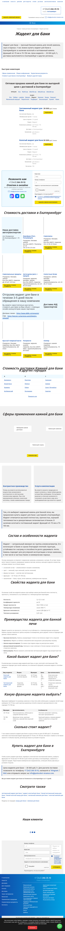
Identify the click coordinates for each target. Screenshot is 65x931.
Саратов (48, 391)
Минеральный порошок (30, 894)
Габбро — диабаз (18, 97)
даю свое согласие (57, 862)
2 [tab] (32, 832)
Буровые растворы (48, 898)
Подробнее (48, 112)
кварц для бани (21, 801)
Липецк (27, 384)
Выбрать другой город (34, 76)
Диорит (27, 97)
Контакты (5, 905)
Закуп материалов (7, 894)
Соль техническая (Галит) (50, 888)
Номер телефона (40, 179)
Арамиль (7, 387)
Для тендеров (27, 1)
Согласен (32, 927)
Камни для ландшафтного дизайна (30, 907)
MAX (5, 773)
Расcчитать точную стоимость (30, 251)
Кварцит (53, 97)
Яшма (57, 99)
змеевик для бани (33, 801)
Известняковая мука (48, 892)
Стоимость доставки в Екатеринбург (14, 76)
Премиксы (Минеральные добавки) (30, 902)
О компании (5, 1)
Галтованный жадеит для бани (7, 684)
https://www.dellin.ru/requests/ (27, 313)
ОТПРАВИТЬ (56, 867)
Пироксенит (25, 99)
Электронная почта (29, 855)
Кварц (47, 97)
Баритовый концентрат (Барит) (49, 885)
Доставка (40, 1)
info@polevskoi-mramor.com (55, 17)
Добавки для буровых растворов (49, 895)
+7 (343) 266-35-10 (31, 770)
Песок (25, 910)
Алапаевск (7, 380)
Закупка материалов (50, 1)
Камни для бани (27, 905)
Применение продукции (9, 899)
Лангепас (28, 380)
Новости (12, 1)
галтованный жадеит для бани (12, 793)
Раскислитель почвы (49, 900)
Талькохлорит (43, 99)
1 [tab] (30, 832)
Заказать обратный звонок (11, 17)
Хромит (51, 99)
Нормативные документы (39, 73)
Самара (47, 384)
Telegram (54, 770)
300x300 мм (50, 92)
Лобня (27, 387)
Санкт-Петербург (50, 387)
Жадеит (33, 97)
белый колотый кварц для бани (16, 795)
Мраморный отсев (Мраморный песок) (28, 891)
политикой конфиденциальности (52, 196)
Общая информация (23, 73)
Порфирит (34, 99)
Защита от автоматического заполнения (46, 185)
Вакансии (60, 1)
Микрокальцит (27, 885)
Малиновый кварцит (13, 99)
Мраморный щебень (29, 889)
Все (19, 92)
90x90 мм (25, 92)
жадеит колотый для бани (31, 793)
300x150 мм (32, 92)
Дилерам (19, 1)
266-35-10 (51, 9)
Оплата (34, 1)
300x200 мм (41, 92)
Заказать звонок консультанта (48, 202)
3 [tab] (34, 832)
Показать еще (32, 455)
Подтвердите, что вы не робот (44, 194)
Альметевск (8, 384)
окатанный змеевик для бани (38, 795)
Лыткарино (28, 391)
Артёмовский (8, 391)
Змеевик (40, 97)
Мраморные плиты (28, 896)
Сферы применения (8, 73)
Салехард (48, 380)
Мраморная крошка (28, 887)
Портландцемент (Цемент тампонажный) (30, 899)
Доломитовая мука (48, 890)
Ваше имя (37, 174)
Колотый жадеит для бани (7, 676)
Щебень (25, 912)
